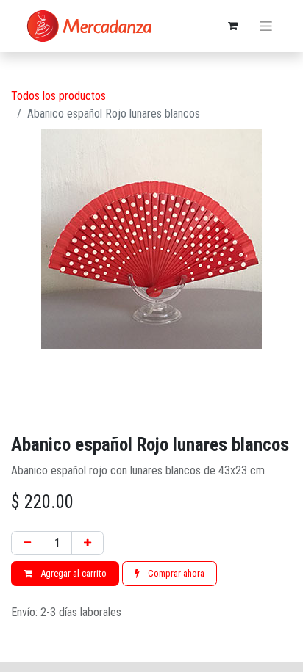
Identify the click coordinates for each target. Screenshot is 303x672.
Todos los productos (58, 96)
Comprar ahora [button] (175, 573)
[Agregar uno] (87, 543)
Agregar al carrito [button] (72, 573)
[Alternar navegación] (266, 26)
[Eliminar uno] (27, 543)
